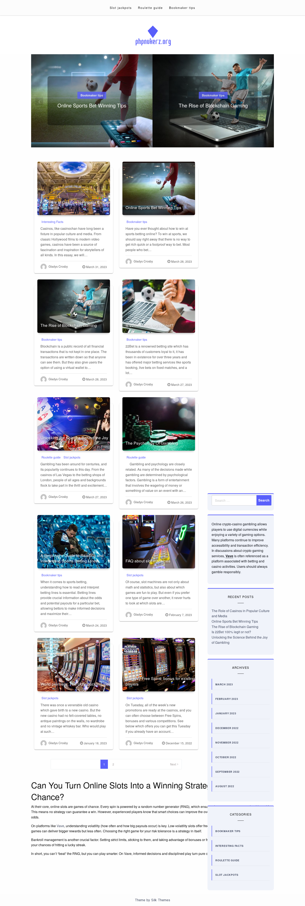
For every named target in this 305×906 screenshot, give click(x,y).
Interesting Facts (52, 221)
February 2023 (226, 699)
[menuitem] (121, 7)
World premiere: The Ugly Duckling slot (75, 684)
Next (173, 764)
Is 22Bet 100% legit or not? (149, 325)
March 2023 (224, 684)
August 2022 (224, 786)
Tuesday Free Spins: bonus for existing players (160, 681)
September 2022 (227, 772)
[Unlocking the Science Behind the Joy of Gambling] (73, 424)
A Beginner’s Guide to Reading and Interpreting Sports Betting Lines (72, 558)
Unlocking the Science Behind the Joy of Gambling (74, 440)
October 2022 (225, 757)
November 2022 (226, 742)
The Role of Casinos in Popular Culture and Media (75, 204)
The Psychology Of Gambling (152, 443)
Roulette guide (150, 8)
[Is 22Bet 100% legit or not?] (158, 306)
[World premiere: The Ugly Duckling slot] (73, 664)
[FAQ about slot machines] (158, 541)
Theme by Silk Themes (152, 900)
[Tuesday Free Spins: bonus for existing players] (158, 664)
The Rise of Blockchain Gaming (213, 105)
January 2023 (225, 713)
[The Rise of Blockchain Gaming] (73, 306)
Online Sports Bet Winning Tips (91, 105)
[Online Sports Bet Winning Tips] (158, 188)
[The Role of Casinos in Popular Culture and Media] (73, 188)
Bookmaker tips (182, 8)
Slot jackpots (121, 8)
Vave (229, 555)
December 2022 (226, 728)
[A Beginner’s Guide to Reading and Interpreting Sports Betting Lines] (73, 541)
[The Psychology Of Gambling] (158, 424)
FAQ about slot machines (148, 560)
